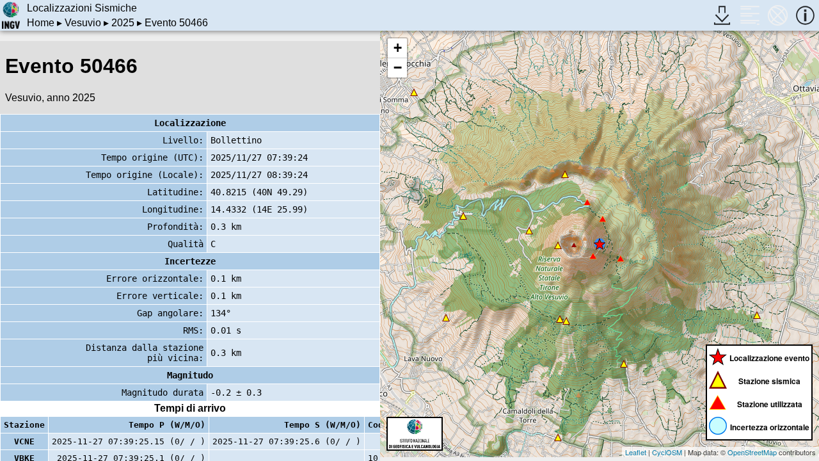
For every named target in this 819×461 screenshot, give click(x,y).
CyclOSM (667, 452)
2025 (122, 22)
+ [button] (398, 48)
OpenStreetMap (752, 452)
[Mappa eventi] (777, 15)
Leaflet (635, 452)
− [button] (398, 68)
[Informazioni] (805, 15)
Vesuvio (83, 22)
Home (40, 22)
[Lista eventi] (749, 15)
